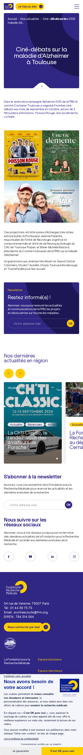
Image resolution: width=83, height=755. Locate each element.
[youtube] (30, 556)
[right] (20, 373)
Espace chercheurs (50, 671)
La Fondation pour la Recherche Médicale (17, 661)
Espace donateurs (50, 659)
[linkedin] (52, 556)
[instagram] (74, 556)
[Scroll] (41, 85)
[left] (9, 373)
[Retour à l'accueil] (9, 6)
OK (70, 323)
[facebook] (9, 556)
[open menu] (77, 6)
